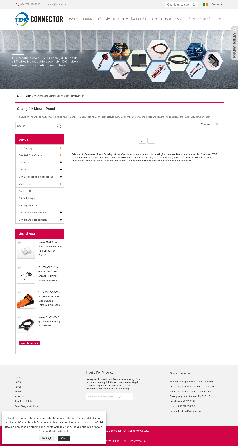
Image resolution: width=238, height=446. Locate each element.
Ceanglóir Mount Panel (75, 96)
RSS (117, 441)
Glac (63, 438)
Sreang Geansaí (28, 205)
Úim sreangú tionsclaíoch (33, 219)
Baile (73, 18)
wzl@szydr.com (58, 4)
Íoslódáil (139, 18)
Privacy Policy (138, 441)
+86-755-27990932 (31, 4)
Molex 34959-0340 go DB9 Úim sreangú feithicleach (49, 321)
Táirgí (103, 18)
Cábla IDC (24, 184)
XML (125, 441)
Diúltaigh (47, 438)
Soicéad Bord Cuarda (31, 155)
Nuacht (119, 18)
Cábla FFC (25, 191)
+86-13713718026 (185, 406)
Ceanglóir (24, 162)
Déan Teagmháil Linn (203, 18)
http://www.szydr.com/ (119, 435)
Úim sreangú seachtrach (32, 212)
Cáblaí (22, 169)
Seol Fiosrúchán (166, 18)
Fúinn (88, 18)
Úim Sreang (25, 148)
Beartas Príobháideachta (54, 431)
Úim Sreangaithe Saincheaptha (47, 96)
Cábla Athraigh (27, 198)
